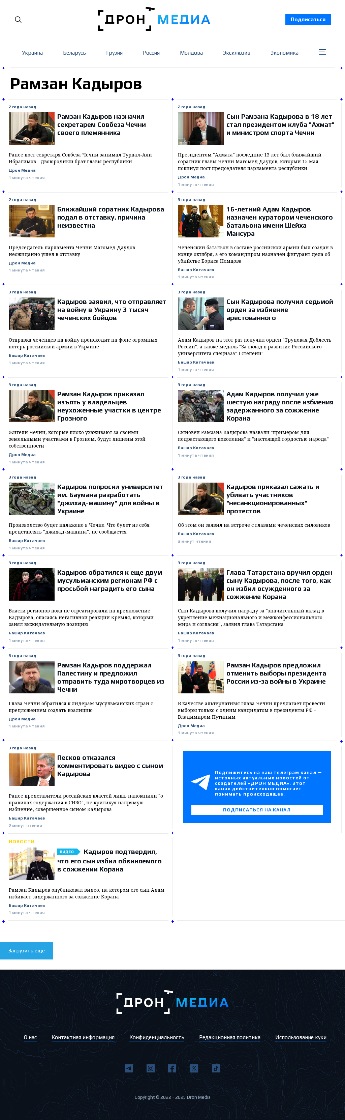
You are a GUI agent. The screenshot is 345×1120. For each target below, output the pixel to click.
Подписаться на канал (257, 809)
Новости (22, 841)
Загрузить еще (26, 950)
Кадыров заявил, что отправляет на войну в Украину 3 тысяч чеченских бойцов (111, 309)
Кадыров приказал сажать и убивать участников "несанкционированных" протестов (272, 499)
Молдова (191, 53)
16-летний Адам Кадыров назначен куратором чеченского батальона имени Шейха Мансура (279, 221)
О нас (30, 1037)
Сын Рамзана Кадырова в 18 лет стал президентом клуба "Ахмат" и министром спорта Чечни (280, 124)
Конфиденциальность (156, 1037)
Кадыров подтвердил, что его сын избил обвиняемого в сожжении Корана (109, 860)
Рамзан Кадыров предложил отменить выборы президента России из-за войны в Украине (276, 673)
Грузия (114, 53)
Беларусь (74, 53)
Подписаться (308, 19)
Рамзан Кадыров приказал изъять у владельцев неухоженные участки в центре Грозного (109, 406)
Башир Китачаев (196, 270)
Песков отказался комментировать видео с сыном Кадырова (110, 765)
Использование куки (300, 1037)
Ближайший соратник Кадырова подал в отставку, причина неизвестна (110, 217)
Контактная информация (83, 1037)
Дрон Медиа (22, 170)
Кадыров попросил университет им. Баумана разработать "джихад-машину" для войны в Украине (110, 499)
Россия (151, 53)
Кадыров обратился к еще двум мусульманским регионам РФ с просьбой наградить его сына (109, 580)
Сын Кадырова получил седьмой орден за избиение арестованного (279, 309)
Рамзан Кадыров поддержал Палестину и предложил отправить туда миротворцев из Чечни (110, 677)
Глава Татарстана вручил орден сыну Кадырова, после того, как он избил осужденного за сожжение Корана (279, 584)
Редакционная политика (229, 1037)
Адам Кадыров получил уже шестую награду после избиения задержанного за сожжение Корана (280, 406)
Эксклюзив (236, 53)
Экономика (285, 53)
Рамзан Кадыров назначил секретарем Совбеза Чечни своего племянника (101, 124)
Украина (32, 53)
